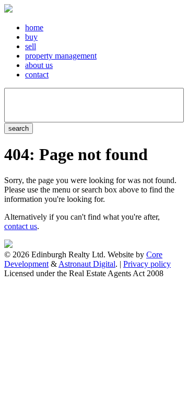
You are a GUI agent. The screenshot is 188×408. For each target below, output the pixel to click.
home (34, 27)
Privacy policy (147, 263)
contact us (20, 226)
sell (30, 46)
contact (37, 74)
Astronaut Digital (86, 263)
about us (39, 65)
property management (61, 55)
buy (31, 36)
